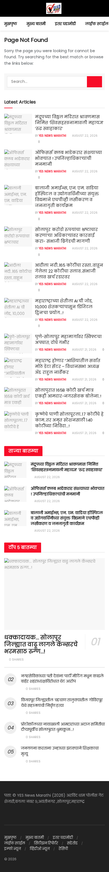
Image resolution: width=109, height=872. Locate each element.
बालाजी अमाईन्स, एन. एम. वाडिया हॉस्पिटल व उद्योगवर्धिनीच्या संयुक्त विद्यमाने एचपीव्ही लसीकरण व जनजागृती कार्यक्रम (67, 196)
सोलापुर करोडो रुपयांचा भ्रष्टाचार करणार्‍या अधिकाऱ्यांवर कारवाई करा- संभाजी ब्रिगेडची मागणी (66, 235)
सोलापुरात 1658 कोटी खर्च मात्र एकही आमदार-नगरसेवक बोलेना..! (68, 393)
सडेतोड (72, 843)
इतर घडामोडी (65, 24)
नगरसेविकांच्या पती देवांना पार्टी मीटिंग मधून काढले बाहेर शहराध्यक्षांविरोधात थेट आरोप (62, 678)
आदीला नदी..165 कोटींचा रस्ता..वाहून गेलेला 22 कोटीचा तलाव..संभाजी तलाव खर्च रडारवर (69, 271)
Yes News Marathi (52, 136)
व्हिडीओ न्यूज (40, 848)
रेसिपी (63, 848)
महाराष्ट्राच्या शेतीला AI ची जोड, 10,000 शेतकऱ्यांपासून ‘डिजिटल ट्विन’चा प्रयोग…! (64, 306)
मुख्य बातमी (36, 24)
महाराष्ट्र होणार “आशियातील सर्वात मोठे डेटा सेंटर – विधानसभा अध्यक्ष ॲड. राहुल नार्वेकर (67, 366)
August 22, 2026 (84, 136)
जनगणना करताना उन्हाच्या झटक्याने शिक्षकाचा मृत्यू (59, 751)
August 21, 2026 (83, 350)
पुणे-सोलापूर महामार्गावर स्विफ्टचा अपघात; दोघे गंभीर (68, 339)
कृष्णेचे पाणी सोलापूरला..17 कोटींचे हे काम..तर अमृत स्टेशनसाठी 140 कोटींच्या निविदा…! (69, 420)
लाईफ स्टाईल (96, 24)
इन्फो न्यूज (12, 848)
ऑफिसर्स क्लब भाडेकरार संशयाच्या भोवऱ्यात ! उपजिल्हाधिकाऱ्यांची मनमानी (68, 158)
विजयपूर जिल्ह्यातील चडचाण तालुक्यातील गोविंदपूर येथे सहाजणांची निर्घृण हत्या (62, 702)
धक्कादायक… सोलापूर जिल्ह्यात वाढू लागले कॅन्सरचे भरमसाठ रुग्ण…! (41, 644)
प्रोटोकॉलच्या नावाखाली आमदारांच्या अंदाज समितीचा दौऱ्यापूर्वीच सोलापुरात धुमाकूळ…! (63, 727)
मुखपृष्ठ (10, 24)
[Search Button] (94, 81)
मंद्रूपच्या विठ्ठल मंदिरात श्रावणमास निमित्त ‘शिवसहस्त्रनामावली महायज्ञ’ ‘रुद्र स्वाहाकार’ (69, 122)
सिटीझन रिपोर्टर (46, 843)
